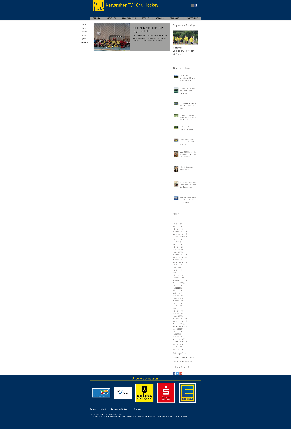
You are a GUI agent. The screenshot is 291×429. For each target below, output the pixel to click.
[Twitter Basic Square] (177, 373)
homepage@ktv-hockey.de (152, 417)
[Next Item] (194, 37)
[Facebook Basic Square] (174, 373)
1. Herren (84, 28)
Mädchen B (84, 42)
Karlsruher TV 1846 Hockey (132, 5)
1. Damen (84, 24)
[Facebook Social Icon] (195, 5)
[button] (129, 18)
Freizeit (83, 35)
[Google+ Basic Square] (180, 373)
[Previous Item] (176, 37)
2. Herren (84, 32)
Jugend (83, 39)
